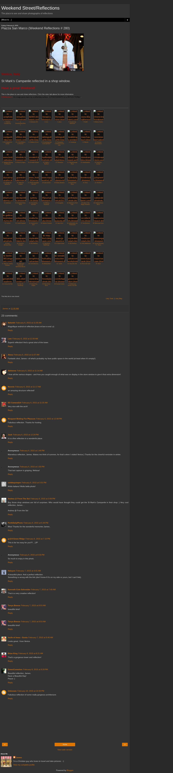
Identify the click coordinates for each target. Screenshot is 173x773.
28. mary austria (46, 182)
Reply (10, 330)
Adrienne (12, 371)
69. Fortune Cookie (59, 284)
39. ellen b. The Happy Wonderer (85, 203)
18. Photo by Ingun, (20, 162)
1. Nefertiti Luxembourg (7, 122)
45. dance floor (59, 223)
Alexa (10, 355)
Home (65, 744)
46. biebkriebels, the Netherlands (72, 224)
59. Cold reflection (33, 263)
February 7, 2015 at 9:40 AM (40, 637)
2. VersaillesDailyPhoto (20, 123)
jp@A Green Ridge (16, 539)
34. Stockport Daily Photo (20, 203)
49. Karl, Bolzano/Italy (7, 244)
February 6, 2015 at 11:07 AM (26, 355)
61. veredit (59, 263)
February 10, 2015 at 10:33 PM (30, 691)
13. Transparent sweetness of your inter (59, 144)
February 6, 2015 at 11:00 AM (28, 323)
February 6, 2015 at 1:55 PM (32, 467)
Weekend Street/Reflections (30, 8)
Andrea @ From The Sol (19, 499)
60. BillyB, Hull (46, 263)
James (19, 757)
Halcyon (11, 571)
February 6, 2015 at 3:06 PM (43, 499)
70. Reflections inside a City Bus (72, 284)
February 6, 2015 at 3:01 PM (34, 482)
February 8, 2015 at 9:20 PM (35, 669)
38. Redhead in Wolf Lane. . (72, 203)
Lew (10, 339)
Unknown (12, 691)
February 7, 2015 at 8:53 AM (33, 605)
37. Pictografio (59, 203)
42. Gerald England (20, 223)
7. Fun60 (85, 122)
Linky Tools (109, 298)
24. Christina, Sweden (98, 163)
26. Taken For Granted (20, 183)
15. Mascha (85, 142)
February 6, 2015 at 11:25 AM (35, 403)
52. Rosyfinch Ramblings (46, 244)
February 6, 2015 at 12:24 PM (26, 435)
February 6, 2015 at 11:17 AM (28, 387)
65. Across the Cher (7, 284)
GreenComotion (15, 669)
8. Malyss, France (98, 122)
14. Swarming (72, 142)
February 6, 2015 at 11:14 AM (30, 371)
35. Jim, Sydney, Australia (33, 203)
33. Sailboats (7, 203)
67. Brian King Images (33, 284)
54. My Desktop (72, 243)
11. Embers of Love (33, 142)
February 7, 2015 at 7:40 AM (43, 589)
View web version (64, 750)
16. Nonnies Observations (98, 143)
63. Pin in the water (85, 263)
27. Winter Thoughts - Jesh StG (33, 183)
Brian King (13, 653)
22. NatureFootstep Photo (72, 163)
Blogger (70, 770)
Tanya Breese (14, 605)
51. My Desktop (33, 243)
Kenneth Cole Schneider (19, 589)
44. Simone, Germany (46, 223)
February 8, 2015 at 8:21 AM (30, 653)
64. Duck (98, 263)
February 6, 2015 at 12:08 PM (49, 419)
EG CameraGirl (14, 403)
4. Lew (46, 122)
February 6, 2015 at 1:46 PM (32, 450)
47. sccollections (85, 223)
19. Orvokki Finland (33, 162)
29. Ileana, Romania (59, 182)
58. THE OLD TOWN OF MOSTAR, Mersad (20, 265)
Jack (10, 435)
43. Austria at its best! (33, 224)
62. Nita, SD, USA (72, 263)
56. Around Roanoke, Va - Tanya (98, 244)
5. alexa (59, 122)
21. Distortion (59, 162)
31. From (85, 182)
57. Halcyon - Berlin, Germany (7, 264)
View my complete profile (24, 765)
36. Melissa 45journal (46, 203)
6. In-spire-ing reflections (72, 122)
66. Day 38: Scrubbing (20, 284)
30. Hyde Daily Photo (72, 183)
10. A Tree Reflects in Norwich (20, 143)
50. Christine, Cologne (20, 244)
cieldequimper (14, 482)
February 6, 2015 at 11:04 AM (25, 339)
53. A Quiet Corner (59, 243)
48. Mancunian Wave (98, 223)
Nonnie (11, 387)
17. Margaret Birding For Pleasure (7, 163)
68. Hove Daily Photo (46, 284)
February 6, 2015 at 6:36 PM (36, 523)
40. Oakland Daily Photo (98, 203)
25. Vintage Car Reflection (7, 183)
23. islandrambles (85, 162)
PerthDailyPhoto (15, 523)
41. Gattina (7, 223)
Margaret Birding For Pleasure (21, 419)
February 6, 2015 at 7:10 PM (38, 539)
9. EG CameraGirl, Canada (7, 143)
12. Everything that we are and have (46, 143)
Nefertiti (11, 323)
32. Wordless (98, 182)
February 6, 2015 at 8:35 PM (32, 555)
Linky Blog (118, 298)
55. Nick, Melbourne (85, 243)
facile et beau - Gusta (18, 637)
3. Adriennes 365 (33, 122)
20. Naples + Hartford (46, 163)
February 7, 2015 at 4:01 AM (28, 571)
